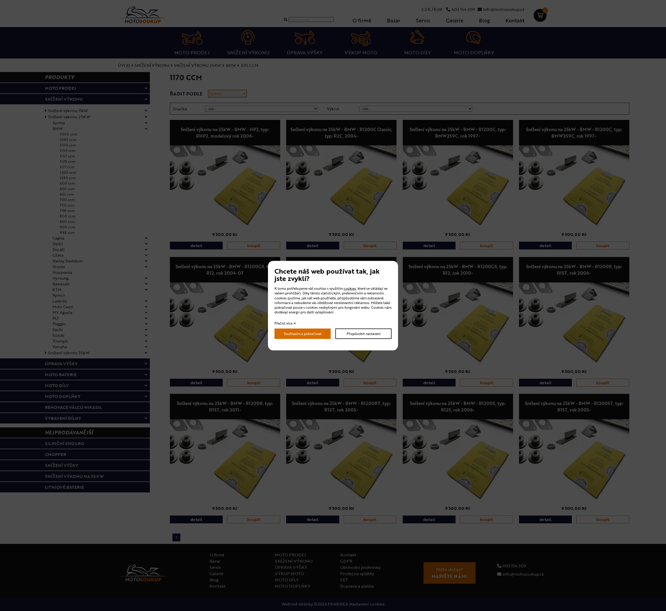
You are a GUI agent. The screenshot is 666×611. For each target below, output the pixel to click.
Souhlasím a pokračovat (303, 333)
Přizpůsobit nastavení (364, 333)
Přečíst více (283, 323)
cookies (350, 288)
